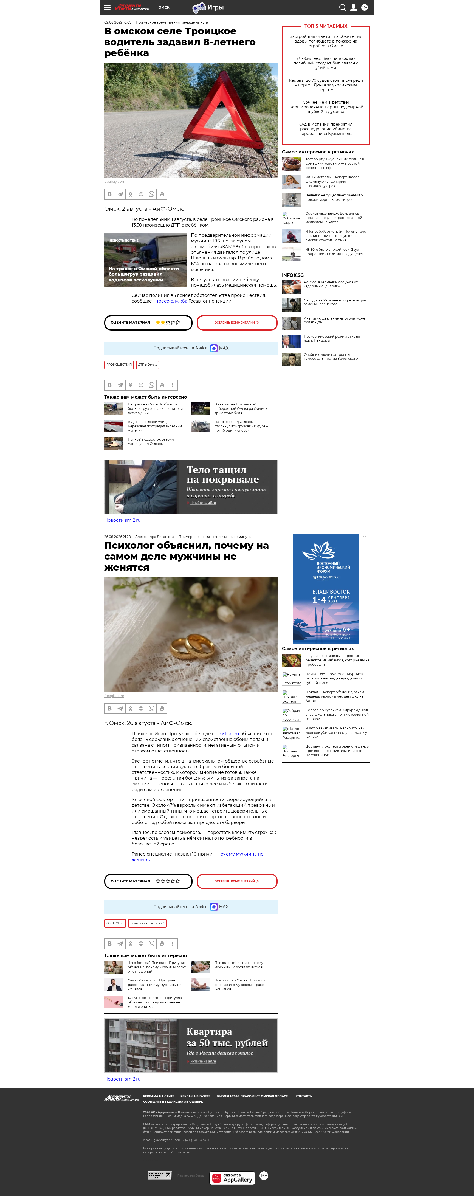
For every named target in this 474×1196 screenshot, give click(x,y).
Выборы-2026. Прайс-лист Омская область (253, 1096)
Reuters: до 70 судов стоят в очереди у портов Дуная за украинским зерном (326, 85)
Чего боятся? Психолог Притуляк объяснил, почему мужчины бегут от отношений (157, 967)
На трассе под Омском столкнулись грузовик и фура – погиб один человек (241, 426)
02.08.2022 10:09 (117, 22)
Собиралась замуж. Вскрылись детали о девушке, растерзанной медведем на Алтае (334, 217)
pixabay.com (114, 181)
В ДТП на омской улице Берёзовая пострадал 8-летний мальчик (155, 426)
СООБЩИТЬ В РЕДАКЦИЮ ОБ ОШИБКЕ (173, 1102)
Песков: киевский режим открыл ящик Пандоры (332, 338)
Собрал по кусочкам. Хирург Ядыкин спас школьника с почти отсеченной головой (337, 714)
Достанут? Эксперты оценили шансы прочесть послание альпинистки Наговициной (337, 750)
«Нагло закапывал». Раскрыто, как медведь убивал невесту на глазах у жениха (336, 732)
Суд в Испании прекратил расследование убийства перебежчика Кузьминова (325, 129)
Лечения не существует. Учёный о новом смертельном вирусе (334, 197)
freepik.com (114, 696)
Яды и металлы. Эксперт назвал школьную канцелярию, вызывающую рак (333, 181)
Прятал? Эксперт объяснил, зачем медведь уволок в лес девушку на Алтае (335, 696)
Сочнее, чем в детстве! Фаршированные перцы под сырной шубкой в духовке (326, 107)
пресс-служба (171, 301)
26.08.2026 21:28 (117, 537)
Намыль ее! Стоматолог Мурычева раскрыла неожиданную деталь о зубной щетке (335, 678)
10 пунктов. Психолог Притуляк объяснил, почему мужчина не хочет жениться (155, 1002)
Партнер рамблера (190, 1175)
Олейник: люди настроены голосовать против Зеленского (331, 356)
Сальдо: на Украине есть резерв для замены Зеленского (335, 302)
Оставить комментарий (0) (237, 323)
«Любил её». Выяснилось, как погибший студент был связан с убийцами (326, 63)
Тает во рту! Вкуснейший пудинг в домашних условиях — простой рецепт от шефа (335, 163)
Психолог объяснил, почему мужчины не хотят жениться (239, 965)
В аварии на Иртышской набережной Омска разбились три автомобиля (241, 408)
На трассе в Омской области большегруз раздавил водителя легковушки (155, 408)
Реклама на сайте (158, 1096)
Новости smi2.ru (122, 520)
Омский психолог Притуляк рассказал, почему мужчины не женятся (154, 984)
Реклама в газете (195, 1096)
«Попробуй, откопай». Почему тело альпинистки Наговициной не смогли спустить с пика (336, 235)
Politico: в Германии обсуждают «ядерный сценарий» (331, 284)
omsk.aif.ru (227, 733)
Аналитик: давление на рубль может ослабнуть (335, 320)
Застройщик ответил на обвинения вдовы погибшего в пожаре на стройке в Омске (326, 41)
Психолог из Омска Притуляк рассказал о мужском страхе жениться (240, 984)
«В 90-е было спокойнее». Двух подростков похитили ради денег (334, 251)
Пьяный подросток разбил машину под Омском (151, 441)
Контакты (304, 1096)
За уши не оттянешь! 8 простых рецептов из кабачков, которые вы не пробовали (337, 660)
